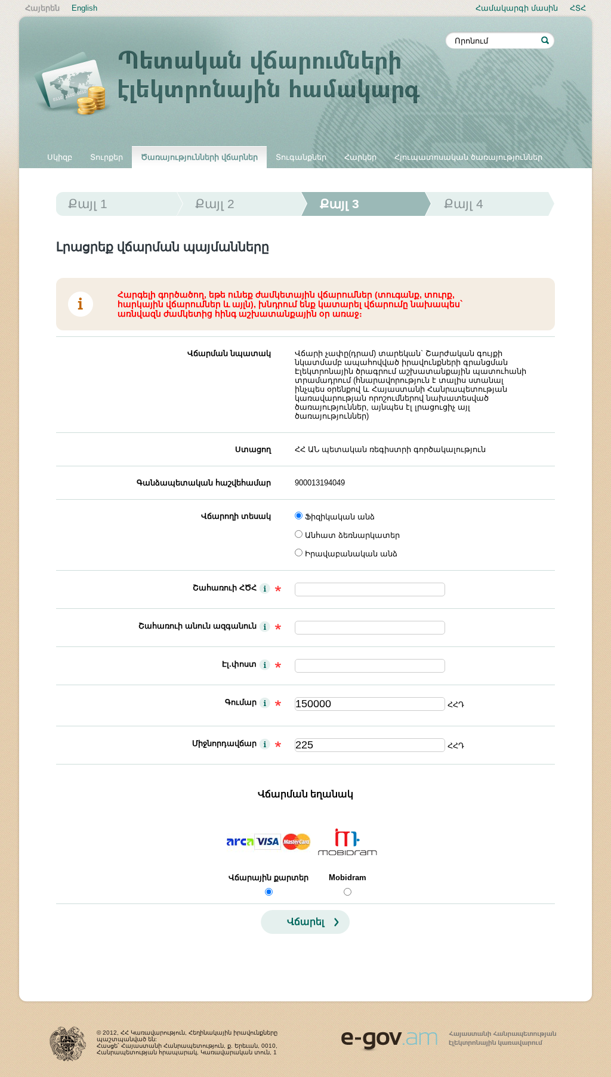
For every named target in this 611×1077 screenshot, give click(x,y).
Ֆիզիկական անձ (340, 516)
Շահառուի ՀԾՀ (225, 587)
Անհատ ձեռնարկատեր (352, 535)
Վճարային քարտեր (268, 877)
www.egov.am (448, 1035)
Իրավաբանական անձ (351, 553)
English (84, 8)
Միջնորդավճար (224, 743)
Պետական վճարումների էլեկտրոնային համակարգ (240, 84)
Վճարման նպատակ (229, 353)
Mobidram (347, 877)
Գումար (241, 702)
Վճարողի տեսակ (236, 516)
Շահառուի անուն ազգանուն (197, 625)
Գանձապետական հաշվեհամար (204, 482)
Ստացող (253, 449)
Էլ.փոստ (239, 664)
